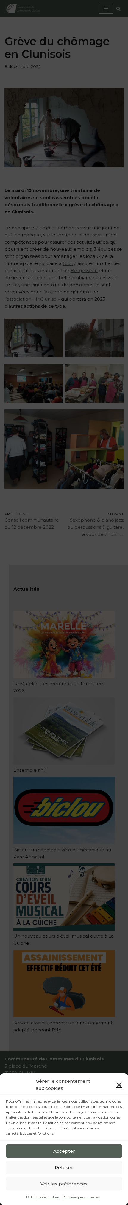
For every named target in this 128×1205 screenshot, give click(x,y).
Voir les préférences (64, 1184)
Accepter (64, 1151)
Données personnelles (80, 1197)
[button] (119, 1085)
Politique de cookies (42, 1197)
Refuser (64, 1167)
